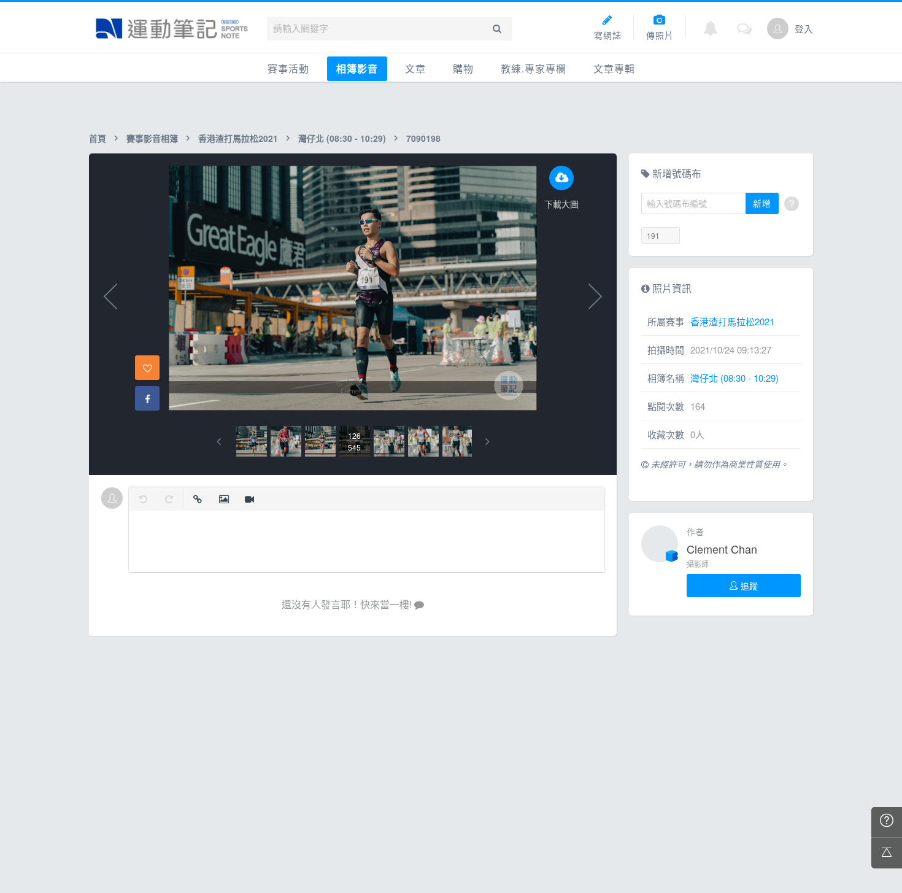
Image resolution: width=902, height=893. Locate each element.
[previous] (219, 441)
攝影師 (698, 564)
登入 (804, 28)
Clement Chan (722, 549)
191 (653, 235)
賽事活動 (288, 68)
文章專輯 (614, 68)
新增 (762, 203)
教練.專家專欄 (533, 68)
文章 (415, 68)
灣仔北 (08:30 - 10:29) (342, 138)
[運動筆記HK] (172, 28)
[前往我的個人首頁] (777, 28)
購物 (463, 68)
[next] (487, 441)
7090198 (423, 138)
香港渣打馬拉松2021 (238, 138)
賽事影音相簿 (152, 138)
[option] (251, 441)
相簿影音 (357, 68)
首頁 (97, 138)
